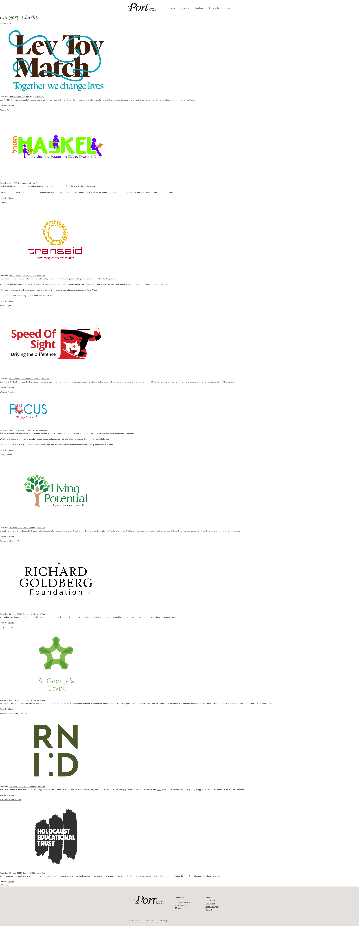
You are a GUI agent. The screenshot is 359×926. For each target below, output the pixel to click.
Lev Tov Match (5, 23)
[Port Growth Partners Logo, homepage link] (142, 7)
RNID (159, 790)
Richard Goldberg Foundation (11, 541)
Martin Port (40, 276)
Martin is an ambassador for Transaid (15, 284)
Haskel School (5, 110)
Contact (227, 8)
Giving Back (199, 8)
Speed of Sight (5, 305)
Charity (11, 106)
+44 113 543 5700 (182, 905)
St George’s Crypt (6, 627)
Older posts (4, 885)
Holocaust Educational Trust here (206, 876)
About (173, 8)
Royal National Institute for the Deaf (13, 713)
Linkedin (180, 908)
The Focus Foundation (8, 392)
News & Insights (214, 8)
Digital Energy (38, 97)
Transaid (3, 202)
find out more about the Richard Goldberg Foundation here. (155, 617)
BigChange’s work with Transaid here (38, 296)
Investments (185, 8)
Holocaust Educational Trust (10, 799)
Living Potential (6, 454)
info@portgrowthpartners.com (185, 902)
